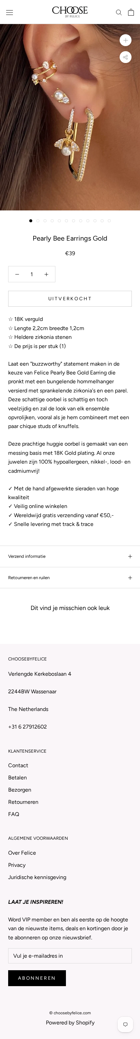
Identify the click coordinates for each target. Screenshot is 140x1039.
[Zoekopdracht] (119, 12)
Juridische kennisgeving (37, 877)
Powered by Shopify (70, 1022)
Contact (18, 765)
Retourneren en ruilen (29, 577)
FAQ (13, 814)
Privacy (16, 865)
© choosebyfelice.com (70, 1013)
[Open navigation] (9, 12)
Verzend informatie (27, 556)
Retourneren (23, 802)
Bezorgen (19, 790)
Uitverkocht (70, 299)
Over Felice (22, 853)
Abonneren (37, 978)
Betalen (17, 777)
